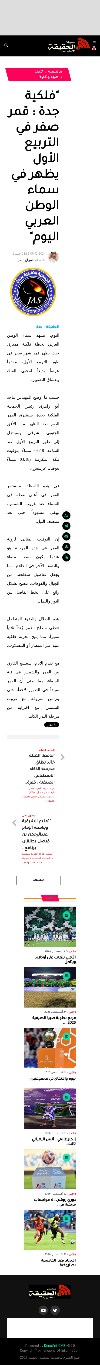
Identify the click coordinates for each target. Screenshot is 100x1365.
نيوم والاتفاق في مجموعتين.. (52, 1079)
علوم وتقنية (49, 77)
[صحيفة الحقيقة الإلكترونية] (50, 1291)
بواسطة (30, 257)
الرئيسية (55, 72)
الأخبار (39, 72)
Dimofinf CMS (54, 1346)
